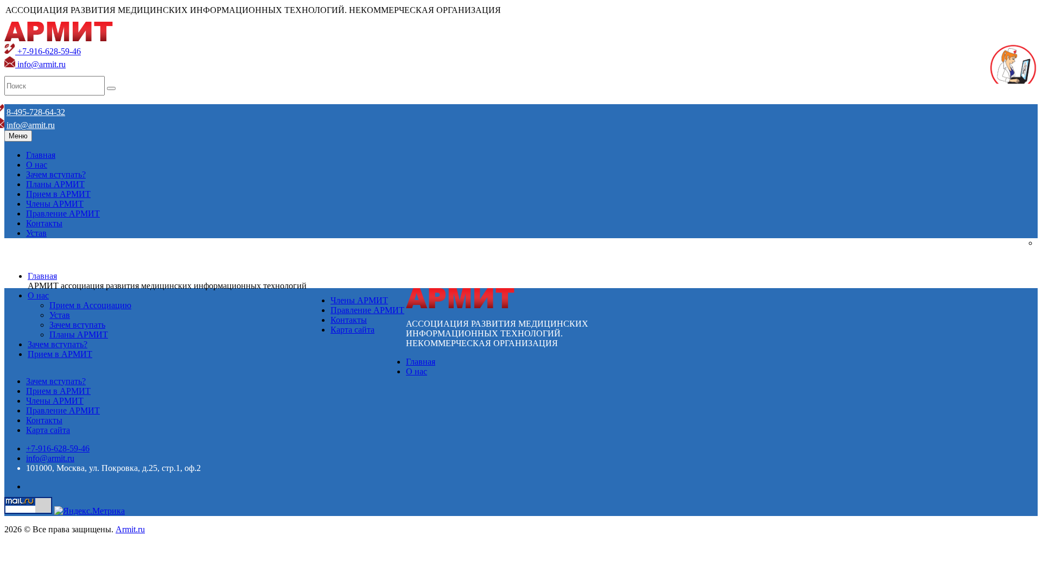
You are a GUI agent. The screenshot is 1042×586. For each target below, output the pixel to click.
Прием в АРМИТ (58, 194)
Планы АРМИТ (55, 184)
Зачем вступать (77, 324)
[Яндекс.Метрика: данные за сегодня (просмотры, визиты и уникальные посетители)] (89, 511)
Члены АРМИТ (55, 203)
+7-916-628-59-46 (48, 51)
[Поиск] (111, 88)
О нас (36, 164)
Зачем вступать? (56, 174)
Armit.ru (130, 529)
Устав (36, 233)
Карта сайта (352, 329)
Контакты (44, 223)
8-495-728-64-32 (36, 112)
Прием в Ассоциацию (90, 305)
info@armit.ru (40, 64)
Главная (40, 155)
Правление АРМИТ (63, 213)
